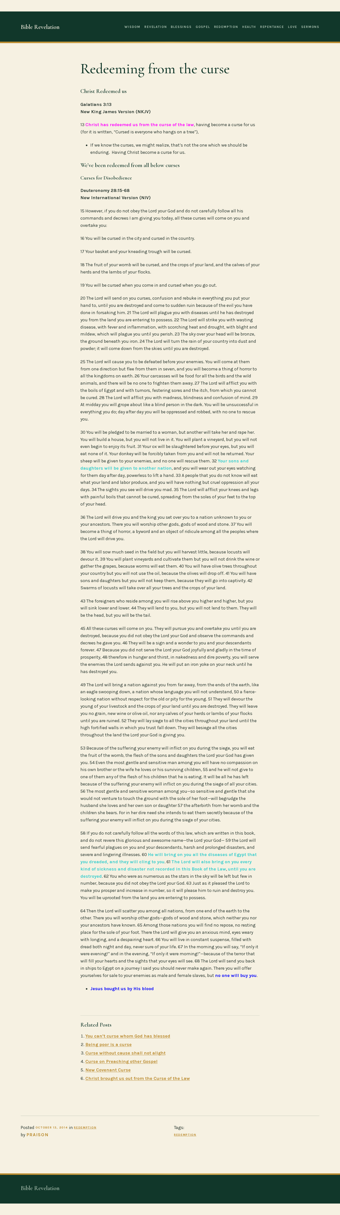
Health (249, 27)
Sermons (310, 27)
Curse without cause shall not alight (125, 1053)
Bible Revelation (40, 27)
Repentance (272, 27)
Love (292, 27)
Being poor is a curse (108, 1044)
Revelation (155, 27)
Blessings (181, 27)
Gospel (203, 27)
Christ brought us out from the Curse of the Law (137, 1078)
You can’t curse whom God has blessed (127, 1036)
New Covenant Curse (108, 1070)
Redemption (226, 27)
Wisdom (132, 27)
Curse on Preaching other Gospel (121, 1061)
